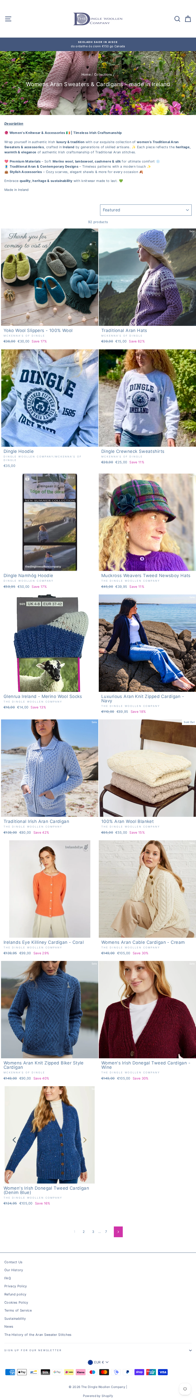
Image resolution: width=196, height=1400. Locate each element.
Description (13, 123)
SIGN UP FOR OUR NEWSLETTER (33, 1350)
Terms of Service (18, 1310)
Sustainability (15, 1319)
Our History (13, 1270)
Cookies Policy (16, 1302)
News (8, 1326)
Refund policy (15, 1294)
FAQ (7, 1278)
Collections (103, 74)
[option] (98, 44)
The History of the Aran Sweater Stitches (38, 1335)
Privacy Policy (15, 1286)
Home (86, 74)
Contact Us (13, 1262)
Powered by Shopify (98, 1396)
